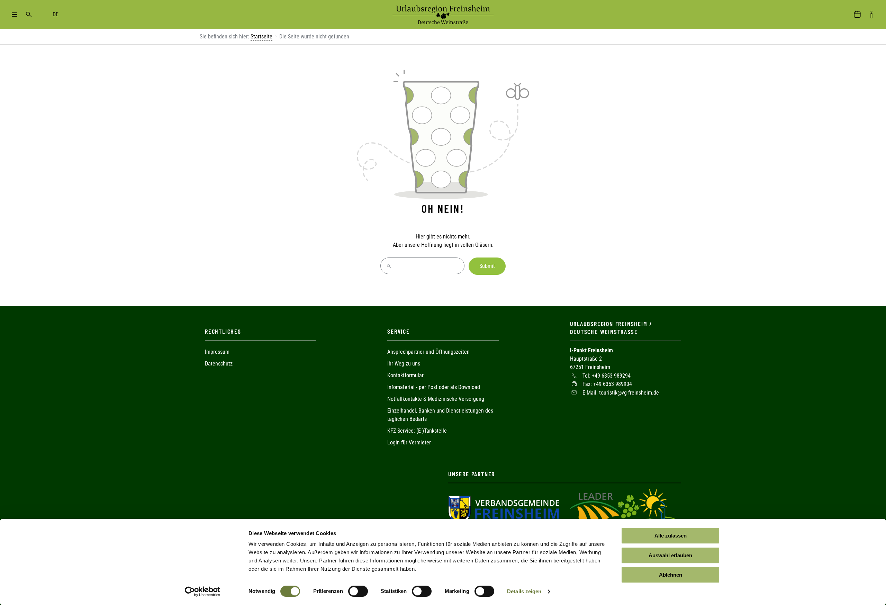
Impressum (217, 352)
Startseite (261, 36)
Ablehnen (670, 575)
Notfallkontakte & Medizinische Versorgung (435, 399)
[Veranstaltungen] (857, 14)
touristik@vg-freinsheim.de (629, 392)
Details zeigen (524, 591)
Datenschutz (219, 363)
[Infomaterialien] (871, 14)
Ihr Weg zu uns (403, 363)
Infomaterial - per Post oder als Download (433, 387)
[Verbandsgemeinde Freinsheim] (503, 509)
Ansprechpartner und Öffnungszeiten (428, 352)
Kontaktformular (405, 375)
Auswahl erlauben (670, 555)
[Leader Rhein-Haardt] (623, 509)
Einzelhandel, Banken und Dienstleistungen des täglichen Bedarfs (440, 414)
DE (55, 14)
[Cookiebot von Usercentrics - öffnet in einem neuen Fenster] (202, 591)
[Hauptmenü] (14, 14)
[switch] (358, 591)
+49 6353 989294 (611, 375)
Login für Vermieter (409, 442)
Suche (28, 14)
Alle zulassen (670, 536)
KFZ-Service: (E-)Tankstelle (417, 430)
